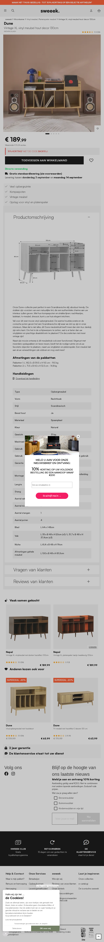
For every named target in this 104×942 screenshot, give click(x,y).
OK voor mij (45, 928)
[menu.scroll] (98, 936)
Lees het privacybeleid (13, 920)
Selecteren (17, 928)
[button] (5, 933)
